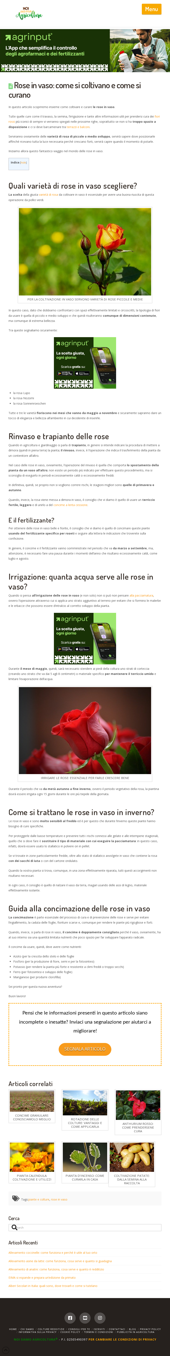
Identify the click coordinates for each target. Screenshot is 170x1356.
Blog (132, 1329)
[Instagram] (100, 1318)
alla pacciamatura (141, 595)
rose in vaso (59, 1199)
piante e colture (38, 1199)
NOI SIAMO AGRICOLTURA (36, 1339)
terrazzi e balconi (78, 127)
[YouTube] (85, 1318)
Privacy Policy (150, 1329)
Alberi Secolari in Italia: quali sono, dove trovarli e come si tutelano (52, 1286)
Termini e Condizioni (98, 1332)
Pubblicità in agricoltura (135, 1332)
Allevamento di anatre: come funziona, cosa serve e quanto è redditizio (56, 1269)
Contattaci (117, 1329)
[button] (152, 9)
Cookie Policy (70, 1332)
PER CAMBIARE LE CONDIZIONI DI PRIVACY (122, 1339)
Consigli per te (79, 1329)
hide (23, 162)
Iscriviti (99, 1329)
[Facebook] (70, 1318)
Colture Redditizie (51, 1329)
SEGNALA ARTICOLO (85, 1049)
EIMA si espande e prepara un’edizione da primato (42, 1277)
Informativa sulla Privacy (38, 1332)
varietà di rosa (48, 195)
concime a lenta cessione (70, 505)
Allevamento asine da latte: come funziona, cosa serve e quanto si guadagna (60, 1261)
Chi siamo (27, 1329)
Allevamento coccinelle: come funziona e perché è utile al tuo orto (52, 1253)
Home (13, 1329)
